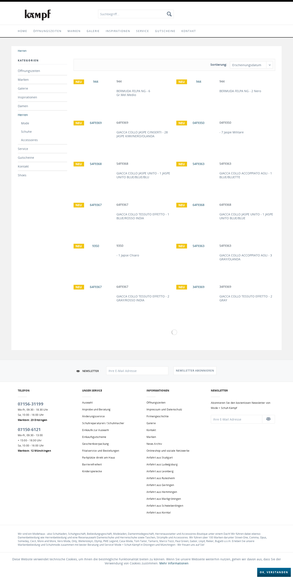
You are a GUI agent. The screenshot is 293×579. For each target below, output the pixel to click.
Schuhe (26, 132)
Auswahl (87, 402)
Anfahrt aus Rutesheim (160, 478)
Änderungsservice (93, 416)
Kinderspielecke (92, 471)
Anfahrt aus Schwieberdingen (164, 505)
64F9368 (225, 205)
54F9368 (122, 164)
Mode (25, 123)
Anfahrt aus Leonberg (160, 471)
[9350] (94, 258)
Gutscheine (26, 157)
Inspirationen (27, 97)
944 (119, 81)
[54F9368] (94, 176)
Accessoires (29, 140)
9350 (119, 246)
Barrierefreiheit (92, 464)
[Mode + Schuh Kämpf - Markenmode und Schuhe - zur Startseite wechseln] (38, 15)
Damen (23, 106)
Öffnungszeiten (29, 71)
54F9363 (225, 164)
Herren (23, 115)
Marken (23, 80)
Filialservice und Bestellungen (100, 451)
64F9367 (122, 205)
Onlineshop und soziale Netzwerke (167, 451)
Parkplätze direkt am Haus (98, 457)
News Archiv (154, 444)
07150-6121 (29, 429)
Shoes (22, 175)
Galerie (23, 88)
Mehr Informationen (174, 563)
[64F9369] (94, 135)
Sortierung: (218, 64)
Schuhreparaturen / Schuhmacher (103, 423)
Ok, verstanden (274, 572)
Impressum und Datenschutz (164, 409)
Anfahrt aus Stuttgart (159, 457)
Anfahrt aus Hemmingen (161, 492)
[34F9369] (197, 299)
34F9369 (225, 287)
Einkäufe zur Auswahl (95, 430)
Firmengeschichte (157, 416)
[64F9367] (94, 217)
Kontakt (23, 166)
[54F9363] (197, 176)
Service (23, 149)
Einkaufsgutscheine (94, 437)
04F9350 (225, 123)
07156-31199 (30, 404)
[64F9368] (197, 217)
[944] (94, 93)
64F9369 (122, 123)
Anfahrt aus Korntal (158, 512)
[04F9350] (197, 135)
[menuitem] (136, 14)
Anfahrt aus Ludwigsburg (162, 464)
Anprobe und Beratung (96, 409)
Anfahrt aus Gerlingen (160, 485)
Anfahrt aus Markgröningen (163, 499)
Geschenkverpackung (95, 444)
